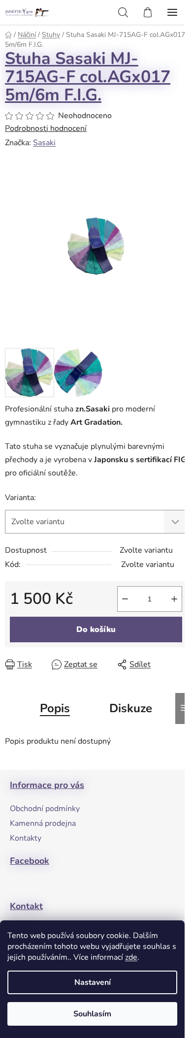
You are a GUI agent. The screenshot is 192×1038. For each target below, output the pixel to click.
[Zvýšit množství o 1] (174, 599)
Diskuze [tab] (130, 708)
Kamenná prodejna (43, 823)
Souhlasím (92, 1013)
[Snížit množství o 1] (125, 599)
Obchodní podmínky (45, 808)
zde (131, 957)
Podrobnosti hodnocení (46, 128)
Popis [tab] (55, 708)
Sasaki (44, 142)
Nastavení (92, 982)
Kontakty (25, 838)
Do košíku (96, 629)
